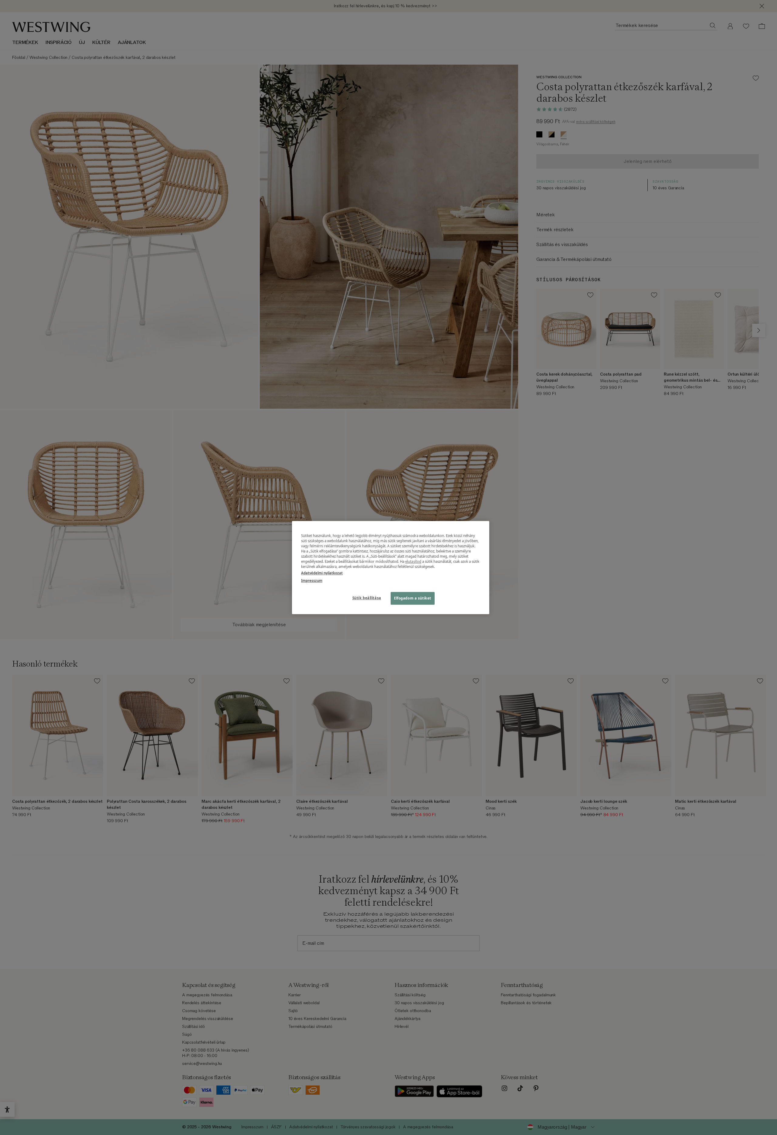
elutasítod (413, 561)
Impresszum (311, 580)
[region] (390, 567)
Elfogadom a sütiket (412, 598)
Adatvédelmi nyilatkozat (322, 573)
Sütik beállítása (366, 598)
